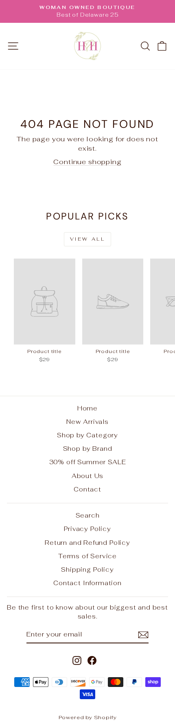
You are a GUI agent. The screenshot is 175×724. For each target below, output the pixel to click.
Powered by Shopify (88, 717)
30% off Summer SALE (87, 462)
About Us (88, 476)
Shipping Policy (87, 569)
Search (88, 515)
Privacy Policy (87, 529)
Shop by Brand (87, 448)
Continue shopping (87, 161)
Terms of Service (87, 556)
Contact (87, 489)
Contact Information (87, 583)
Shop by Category (87, 435)
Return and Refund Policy (87, 542)
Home (87, 408)
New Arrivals (87, 422)
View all (87, 239)
